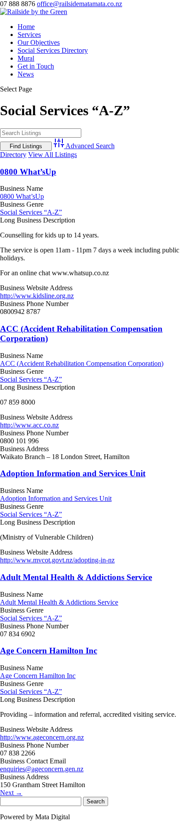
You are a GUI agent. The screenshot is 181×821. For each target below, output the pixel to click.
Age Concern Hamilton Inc (48, 650)
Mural (26, 58)
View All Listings (52, 154)
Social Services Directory (53, 50)
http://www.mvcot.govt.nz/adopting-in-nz (57, 560)
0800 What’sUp (28, 171)
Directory (13, 154)
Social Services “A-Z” (31, 212)
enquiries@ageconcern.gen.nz (41, 769)
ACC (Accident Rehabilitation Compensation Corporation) (81, 363)
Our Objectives (39, 42)
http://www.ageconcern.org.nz (42, 737)
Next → (11, 792)
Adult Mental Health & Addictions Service (76, 577)
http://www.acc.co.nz (29, 425)
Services (29, 34)
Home (26, 26)
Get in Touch (36, 66)
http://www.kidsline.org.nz (37, 295)
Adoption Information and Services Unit (72, 473)
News (26, 74)
